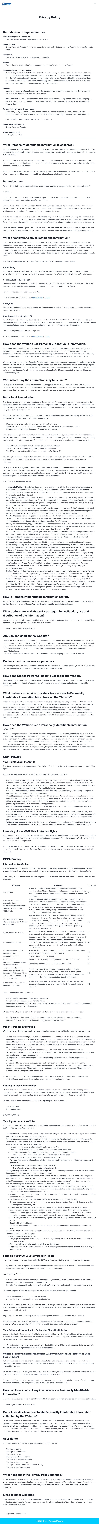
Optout (47, 298)
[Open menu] (95, 3)
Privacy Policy (37, 298)
